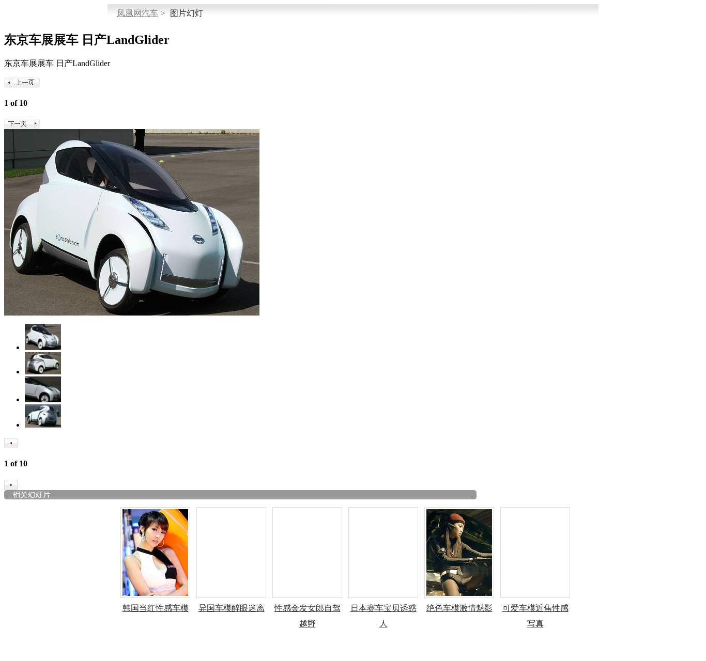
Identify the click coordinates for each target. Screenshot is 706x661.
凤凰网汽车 (137, 13)
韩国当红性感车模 (155, 608)
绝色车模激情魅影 (459, 608)
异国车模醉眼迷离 (231, 608)
